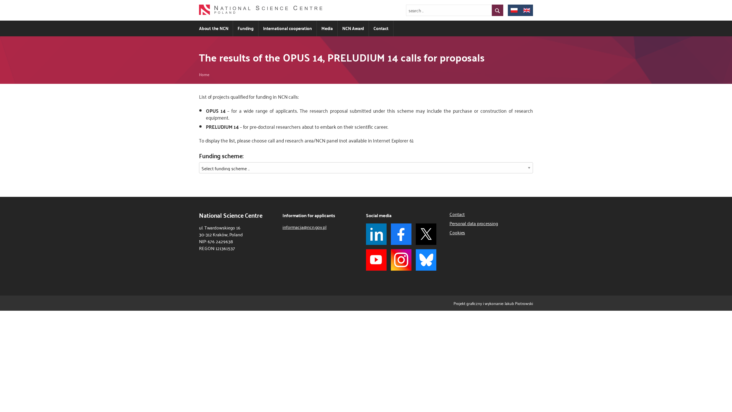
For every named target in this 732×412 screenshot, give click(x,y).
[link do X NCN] (426, 234)
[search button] (497, 10)
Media (327, 28)
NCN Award (353, 28)
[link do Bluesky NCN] (426, 260)
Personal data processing (473, 223)
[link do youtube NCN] (376, 260)
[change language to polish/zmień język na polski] (514, 10)
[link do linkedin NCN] (376, 234)
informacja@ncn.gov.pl (305, 227)
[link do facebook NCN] (401, 234)
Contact (381, 28)
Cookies (457, 232)
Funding (246, 28)
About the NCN (213, 28)
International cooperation (287, 28)
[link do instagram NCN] (401, 260)
